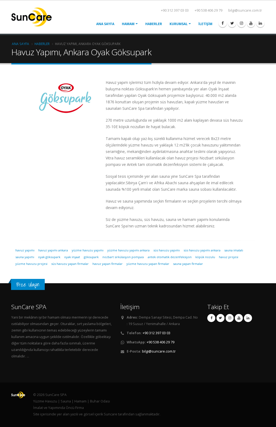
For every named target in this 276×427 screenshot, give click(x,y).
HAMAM (128, 24)
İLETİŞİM (205, 24)
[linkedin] (260, 23)
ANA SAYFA (105, 24)
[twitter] (232, 23)
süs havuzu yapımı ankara (202, 250)
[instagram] (241, 23)
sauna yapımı (24, 257)
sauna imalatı (233, 250)
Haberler (42, 44)
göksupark (91, 257)
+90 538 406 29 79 (208, 10)
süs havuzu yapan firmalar (70, 264)
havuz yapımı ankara (53, 250)
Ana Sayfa (20, 44)
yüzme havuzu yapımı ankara (128, 250)
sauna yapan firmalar (188, 264)
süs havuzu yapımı (166, 250)
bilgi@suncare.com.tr (245, 10)
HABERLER (153, 24)
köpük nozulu (205, 257)
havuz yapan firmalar (107, 264)
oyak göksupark (49, 257)
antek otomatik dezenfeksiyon (170, 257)
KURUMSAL (179, 24)
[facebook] (223, 23)
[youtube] (251, 23)
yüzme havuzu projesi (31, 264)
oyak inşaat (72, 257)
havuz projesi (228, 257)
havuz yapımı (24, 250)
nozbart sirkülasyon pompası (123, 257)
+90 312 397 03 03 (175, 10)
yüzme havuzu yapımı (88, 250)
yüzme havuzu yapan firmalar (147, 264)
